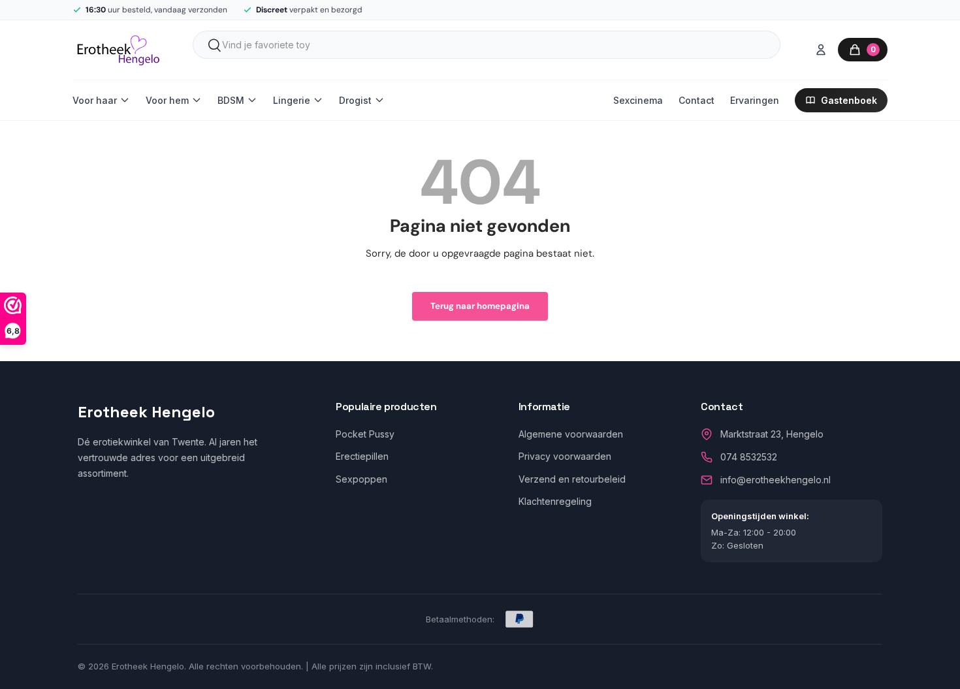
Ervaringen (754, 100)
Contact (696, 100)
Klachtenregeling (555, 501)
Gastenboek (849, 100)
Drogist (355, 100)
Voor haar (94, 100)
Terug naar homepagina (480, 306)
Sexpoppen (361, 479)
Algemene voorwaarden (571, 434)
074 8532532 (748, 456)
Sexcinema (638, 100)
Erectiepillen (362, 456)
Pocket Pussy (365, 434)
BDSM (230, 100)
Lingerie (291, 100)
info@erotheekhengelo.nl (775, 479)
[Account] (821, 49)
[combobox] (486, 45)
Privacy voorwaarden (565, 456)
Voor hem (167, 100)
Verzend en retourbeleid (572, 479)
